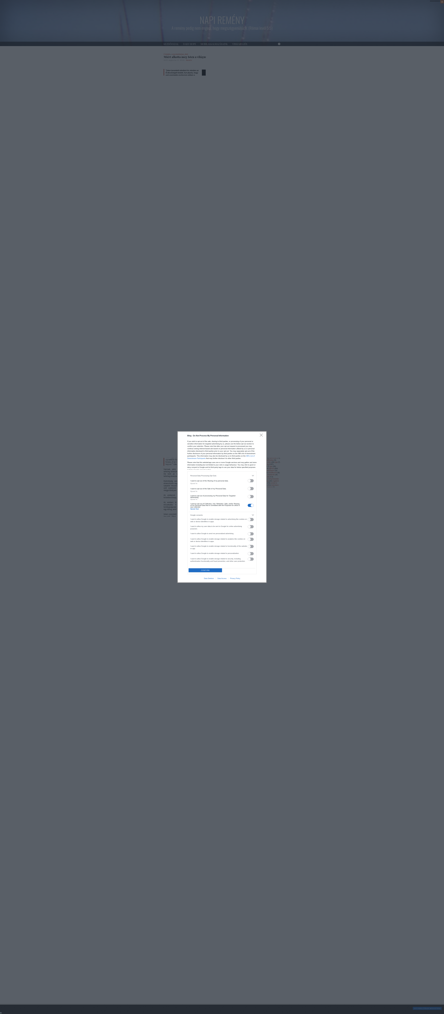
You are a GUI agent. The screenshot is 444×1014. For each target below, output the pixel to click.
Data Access (222, 578)
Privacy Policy (235, 578)
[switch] (251, 480)
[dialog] (222, 507)
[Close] (262, 436)
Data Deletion (209, 578)
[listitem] (222, 475)
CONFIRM (205, 570)
